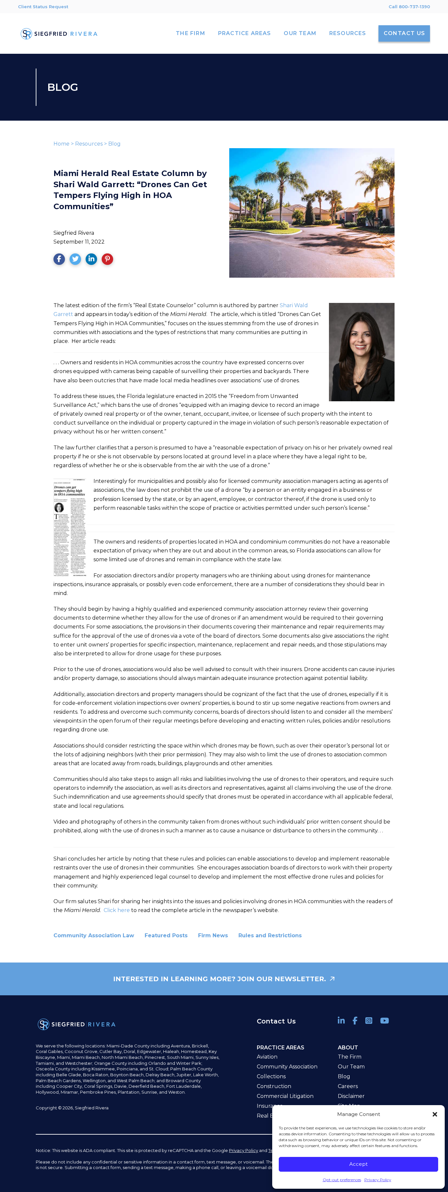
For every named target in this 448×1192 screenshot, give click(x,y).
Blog (114, 144)
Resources (89, 144)
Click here (117, 910)
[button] (435, 1114)
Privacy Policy (377, 1179)
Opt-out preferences (342, 1179)
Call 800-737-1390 (409, 6)
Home (61, 144)
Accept (358, 1164)
